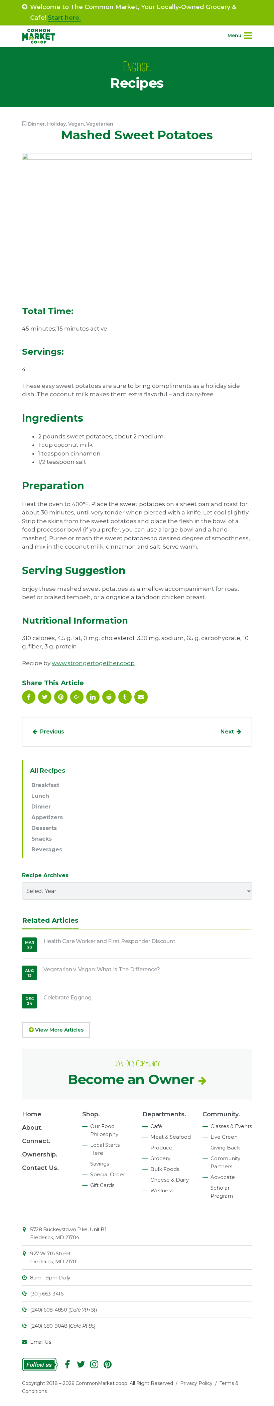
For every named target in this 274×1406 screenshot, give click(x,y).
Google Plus (77, 697)
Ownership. (39, 1154)
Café (156, 1126)
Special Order (107, 1174)
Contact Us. (40, 1168)
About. (32, 1127)
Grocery (160, 1158)
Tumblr (125, 697)
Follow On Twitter (44, 697)
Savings (99, 1164)
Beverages (46, 849)
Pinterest (60, 697)
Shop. (91, 1114)
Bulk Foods (164, 1169)
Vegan (76, 124)
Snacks (41, 839)
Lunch (40, 796)
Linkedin (93, 697)
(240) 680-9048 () (63, 1326)
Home (31, 1114)
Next (227, 731)
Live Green (224, 1137)
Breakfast (45, 785)
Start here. (64, 17)
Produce (161, 1147)
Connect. (36, 1141)
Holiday (56, 124)
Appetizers (47, 817)
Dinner (36, 124)
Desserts (44, 828)
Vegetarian (99, 124)
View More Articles (59, 1030)
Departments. (164, 1114)
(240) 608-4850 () (63, 1310)
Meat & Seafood (170, 1137)
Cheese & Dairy (169, 1180)
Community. (221, 1114)
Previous (52, 731)
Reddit (109, 697)
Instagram (94, 1364)
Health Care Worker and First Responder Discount (109, 941)
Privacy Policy (196, 1383)
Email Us (40, 1342)
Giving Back (225, 1147)
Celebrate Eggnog (67, 997)
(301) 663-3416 (46, 1293)
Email (141, 697)
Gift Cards (102, 1185)
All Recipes (47, 770)
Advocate (223, 1177)
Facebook (28, 697)
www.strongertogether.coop (93, 663)
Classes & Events (231, 1126)
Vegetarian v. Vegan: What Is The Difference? (101, 969)
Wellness (161, 1190)
